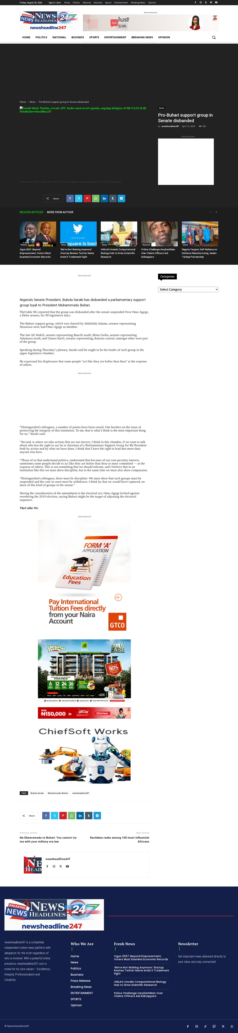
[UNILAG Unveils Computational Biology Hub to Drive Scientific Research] (119, 234)
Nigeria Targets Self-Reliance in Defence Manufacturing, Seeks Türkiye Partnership (199, 253)
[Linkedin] (104, 198)
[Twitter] (206, 3)
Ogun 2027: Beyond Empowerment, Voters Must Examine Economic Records (35, 253)
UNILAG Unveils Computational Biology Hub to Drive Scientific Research (118, 253)
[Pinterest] (87, 198)
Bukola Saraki (37, 793)
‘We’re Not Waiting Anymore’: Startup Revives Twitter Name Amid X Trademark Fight (77, 253)
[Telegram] (121, 198)
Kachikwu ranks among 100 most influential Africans (119, 839)
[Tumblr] (113, 198)
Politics (24, 244)
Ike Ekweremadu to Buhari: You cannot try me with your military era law (48, 839)
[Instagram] (201, 3)
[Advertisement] (119, 70)
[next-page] (216, 212)
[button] (213, 37)
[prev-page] (211, 212)
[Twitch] (214, 1026)
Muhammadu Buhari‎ (58, 793)
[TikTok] (205, 1026)
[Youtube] (216, 3)
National (146, 244)
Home (23, 101)
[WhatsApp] (95, 198)
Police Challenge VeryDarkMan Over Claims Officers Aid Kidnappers (158, 253)
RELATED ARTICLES (31, 212)
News (33, 101)
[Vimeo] (211, 3)
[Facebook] (195, 3)
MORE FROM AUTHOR (60, 212)
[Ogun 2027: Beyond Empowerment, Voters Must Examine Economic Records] (38, 234)
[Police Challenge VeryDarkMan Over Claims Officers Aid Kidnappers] (159, 234)
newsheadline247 (170, 126)
